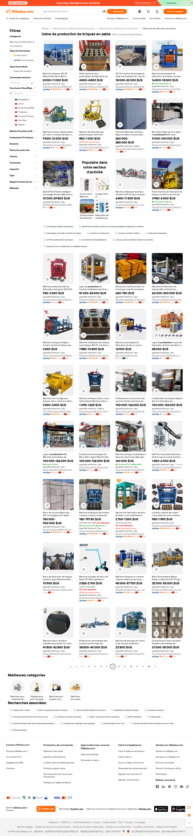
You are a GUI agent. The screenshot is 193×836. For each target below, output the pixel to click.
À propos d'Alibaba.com (17, 745)
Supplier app (76, 809)
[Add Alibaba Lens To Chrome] (46, 809)
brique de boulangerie (157, 233)
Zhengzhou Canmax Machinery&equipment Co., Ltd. (167, 467)
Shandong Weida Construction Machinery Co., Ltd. (94, 355)
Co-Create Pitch (13, 757)
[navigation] (23, 347)
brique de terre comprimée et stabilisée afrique (67, 246)
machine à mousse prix (99, 233)
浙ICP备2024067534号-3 (173, 831)
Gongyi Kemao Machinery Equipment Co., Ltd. (94, 411)
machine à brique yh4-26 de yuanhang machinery (34, 723)
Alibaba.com (145, 809)
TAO (120, 822)
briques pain (155, 717)
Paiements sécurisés (53, 751)
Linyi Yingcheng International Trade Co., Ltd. (167, 653)
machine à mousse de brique (69, 717)
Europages (140, 822)
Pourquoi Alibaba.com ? (17, 751)
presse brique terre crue (114, 723)
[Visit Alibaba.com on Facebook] (157, 786)
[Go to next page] (155, 666)
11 (137, 666)
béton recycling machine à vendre (53, 710)
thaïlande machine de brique (126, 710)
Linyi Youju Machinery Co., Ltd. (129, 204)
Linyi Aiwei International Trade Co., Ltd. (58, 411)
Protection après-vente (54, 768)
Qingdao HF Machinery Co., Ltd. (130, 589)
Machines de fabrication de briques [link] (159, 28)
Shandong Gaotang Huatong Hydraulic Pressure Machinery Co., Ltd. (94, 653)
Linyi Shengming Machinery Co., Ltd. (94, 147)
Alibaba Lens (19, 807)
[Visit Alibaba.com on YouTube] (181, 786)
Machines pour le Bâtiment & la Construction (74, 28)
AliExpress (53, 822)
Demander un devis (90, 760)
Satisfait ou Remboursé (54, 757)
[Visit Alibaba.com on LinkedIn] (163, 786)
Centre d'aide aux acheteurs (131, 751)
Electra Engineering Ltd (126, 355)
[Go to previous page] (70, 666)
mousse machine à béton (129, 233)
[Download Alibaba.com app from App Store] (161, 809)
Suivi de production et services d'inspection (57, 775)
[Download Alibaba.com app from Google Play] (179, 809)
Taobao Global (108, 822)
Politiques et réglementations (57, 782)
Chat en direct (125, 757)
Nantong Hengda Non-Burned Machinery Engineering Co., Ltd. (130, 653)
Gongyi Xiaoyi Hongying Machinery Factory (58, 355)
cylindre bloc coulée (21, 710)
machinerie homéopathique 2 (94, 240)
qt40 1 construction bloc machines (104, 717)
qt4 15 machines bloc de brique (60, 240)
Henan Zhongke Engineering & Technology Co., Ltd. (167, 145)
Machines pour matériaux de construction (119, 28)
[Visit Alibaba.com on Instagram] (175, 786)
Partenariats (161, 774)
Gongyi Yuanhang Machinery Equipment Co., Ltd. (58, 529)
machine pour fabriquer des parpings (79, 723)
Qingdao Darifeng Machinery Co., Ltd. (94, 598)
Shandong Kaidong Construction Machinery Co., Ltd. (94, 299)
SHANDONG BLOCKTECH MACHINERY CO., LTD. (58, 204)
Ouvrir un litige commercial (130, 762)
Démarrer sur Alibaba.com (168, 757)
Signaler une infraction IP (130, 774)
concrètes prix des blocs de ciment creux (30, 717)
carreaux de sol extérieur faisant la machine (134, 240)
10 (131, 666)
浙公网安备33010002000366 (146, 831)
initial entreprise (20, 730)
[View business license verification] (123, 831)
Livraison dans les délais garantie (58, 762)
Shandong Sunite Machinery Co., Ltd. (167, 355)
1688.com (65, 822)
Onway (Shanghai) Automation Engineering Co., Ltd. (130, 149)
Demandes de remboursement (132, 768)
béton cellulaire (134, 717)
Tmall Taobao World (82, 822)
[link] (189, 807)
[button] (104, 11)
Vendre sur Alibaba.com (167, 751)
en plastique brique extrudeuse (60, 226)
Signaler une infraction (128, 780)
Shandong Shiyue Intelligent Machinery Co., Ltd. (58, 86)
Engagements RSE (14, 762)
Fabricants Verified (89, 754)
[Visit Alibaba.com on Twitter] (169, 786)
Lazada (96, 822)
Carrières (10, 768)
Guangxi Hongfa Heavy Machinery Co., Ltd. (167, 207)
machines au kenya (155, 710)
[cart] (149, 12)
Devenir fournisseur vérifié (168, 768)
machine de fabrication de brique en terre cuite (153, 723)
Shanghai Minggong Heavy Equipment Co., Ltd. (58, 589)
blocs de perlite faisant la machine (91, 710)
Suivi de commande (165, 762)
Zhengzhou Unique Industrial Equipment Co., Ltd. (167, 89)
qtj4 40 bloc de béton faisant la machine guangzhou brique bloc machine (113, 226)
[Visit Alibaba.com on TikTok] (187, 786)
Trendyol (129, 822)
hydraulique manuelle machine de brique (64, 233)
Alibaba (45, 28)
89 (149, 666)
